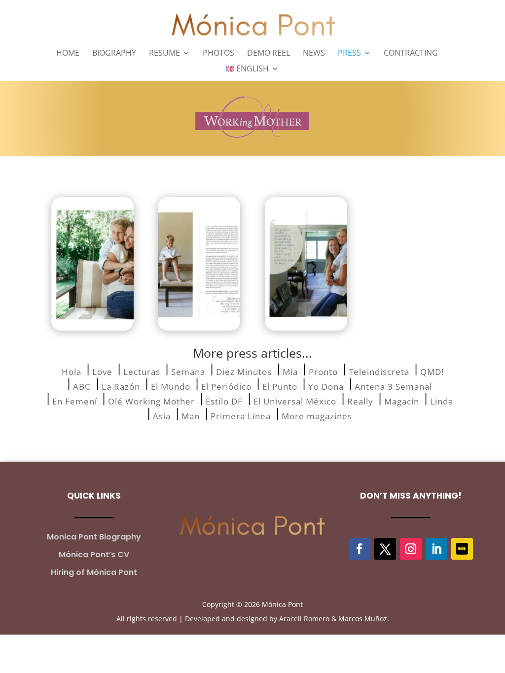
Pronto (323, 370)
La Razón (121, 385)
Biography (114, 53)
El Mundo (170, 385)
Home (67, 53)
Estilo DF (224, 400)
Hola (71, 370)
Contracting (411, 53)
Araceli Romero (304, 618)
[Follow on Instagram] (411, 549)
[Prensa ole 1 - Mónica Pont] (92, 264)
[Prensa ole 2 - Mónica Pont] (199, 264)
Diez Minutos (244, 370)
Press (349, 53)
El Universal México (294, 400)
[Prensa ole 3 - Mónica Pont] (306, 264)
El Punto (279, 385)
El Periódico (226, 385)
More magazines (317, 415)
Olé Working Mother (151, 400)
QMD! (432, 370)
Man (190, 415)
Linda (441, 400)
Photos (218, 53)
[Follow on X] (385, 549)
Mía (290, 370)
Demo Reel (268, 53)
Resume (164, 53)
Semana (188, 370)
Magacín (401, 400)
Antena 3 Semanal (393, 385)
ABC (82, 385)
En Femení (74, 400)
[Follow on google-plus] (462, 549)
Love (102, 370)
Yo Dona (326, 385)
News (314, 53)
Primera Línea (241, 415)
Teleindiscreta (379, 370)
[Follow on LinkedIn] (436, 549)
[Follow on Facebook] (359, 549)
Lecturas (141, 370)
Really (360, 400)
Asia (162, 415)
